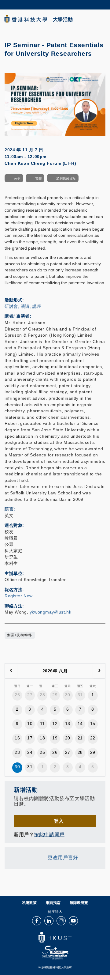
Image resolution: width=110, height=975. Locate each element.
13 (67, 723)
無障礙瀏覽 (79, 903)
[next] (99, 670)
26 (17, 694)
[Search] (101, 4)
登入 (59, 821)
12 (54, 723)
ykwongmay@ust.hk (50, 612)
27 (29, 694)
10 (29, 723)
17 (29, 737)
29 (54, 694)
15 (92, 723)
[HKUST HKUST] (25, 18)
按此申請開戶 (49, 834)
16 (17, 737)
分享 (17, 178)
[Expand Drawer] (79, 5)
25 (42, 752)
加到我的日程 (65, 178)
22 (92, 737)
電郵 (38, 178)
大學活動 (63, 19)
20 (67, 737)
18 (42, 737)
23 (17, 752)
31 (80, 694)
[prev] (11, 670)
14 (80, 723)
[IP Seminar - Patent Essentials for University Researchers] (55, 104)
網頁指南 (53, 903)
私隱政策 (29, 903)
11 (42, 723)
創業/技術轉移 (19, 635)
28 (42, 694)
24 (29, 752)
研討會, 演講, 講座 (23, 306)
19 (54, 737)
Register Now (19, 595)
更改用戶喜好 (63, 857)
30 (67, 694)
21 (80, 737)
